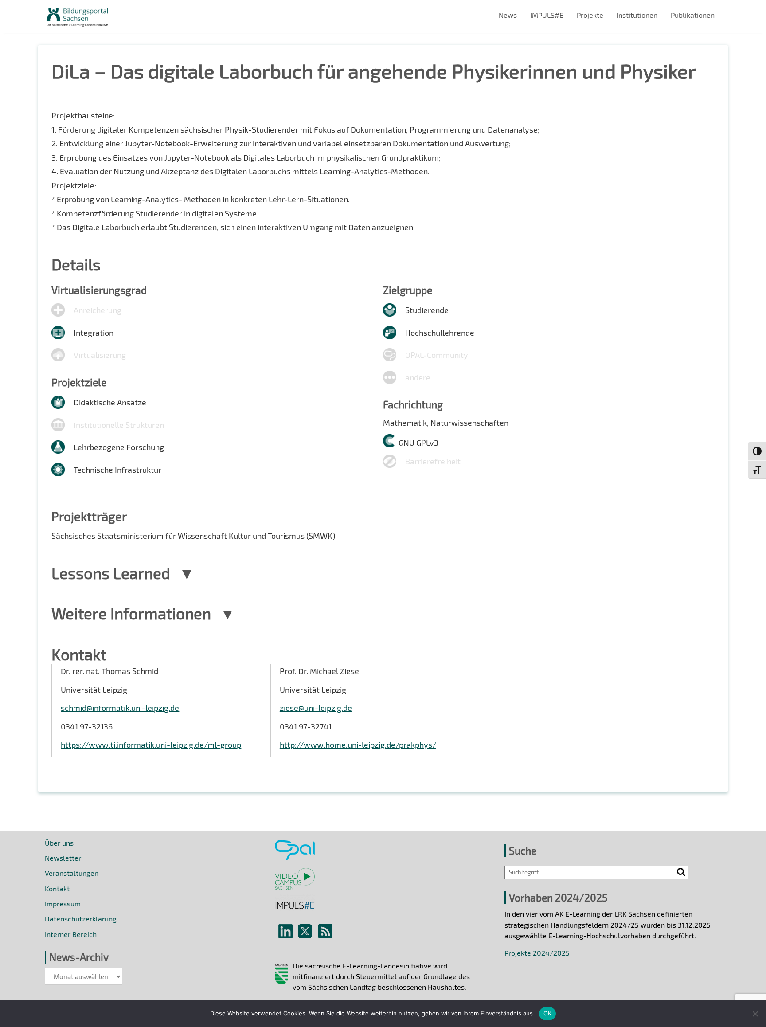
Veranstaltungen (71, 873)
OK (547, 1013)
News (508, 15)
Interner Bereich (71, 934)
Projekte (590, 15)
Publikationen (693, 15)
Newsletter (63, 858)
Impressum (63, 903)
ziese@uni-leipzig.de (316, 708)
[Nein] (754, 1013)
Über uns (59, 843)
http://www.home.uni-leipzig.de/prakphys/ (358, 744)
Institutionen (637, 15)
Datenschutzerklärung (81, 918)
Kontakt (57, 888)
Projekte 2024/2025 (537, 953)
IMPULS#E (546, 15)
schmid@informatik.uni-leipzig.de (120, 708)
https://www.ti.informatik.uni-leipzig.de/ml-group (151, 744)
